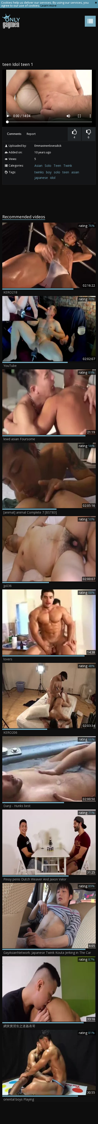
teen (65, 172)
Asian (38, 165)
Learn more (49, 5)
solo (57, 172)
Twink (67, 165)
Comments (14, 134)
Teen (57, 165)
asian (75, 172)
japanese (41, 177)
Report (31, 134)
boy (49, 172)
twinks (39, 172)
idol (52, 177)
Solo (48, 165)
